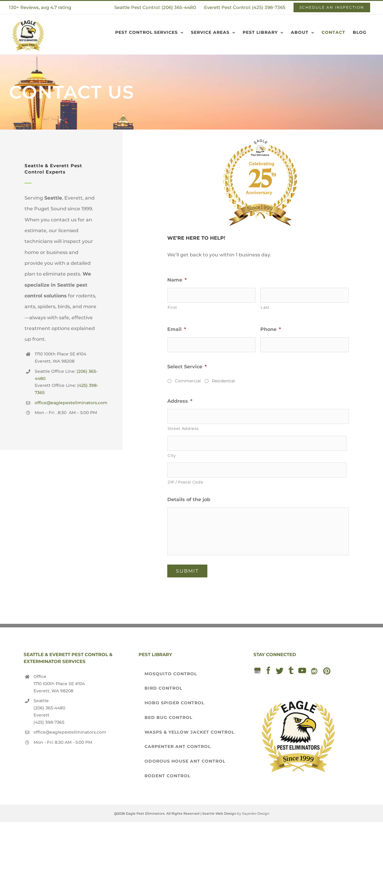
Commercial (188, 381)
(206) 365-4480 (49, 708)
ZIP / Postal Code (185, 482)
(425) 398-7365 (49, 722)
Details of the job (188, 499)
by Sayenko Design (253, 813)
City (172, 455)
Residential (223, 381)
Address (179, 401)
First (172, 307)
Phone (270, 329)
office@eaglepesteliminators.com (71, 402)
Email (176, 329)
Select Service (187, 366)
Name (177, 280)
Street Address (183, 428)
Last (265, 307)
